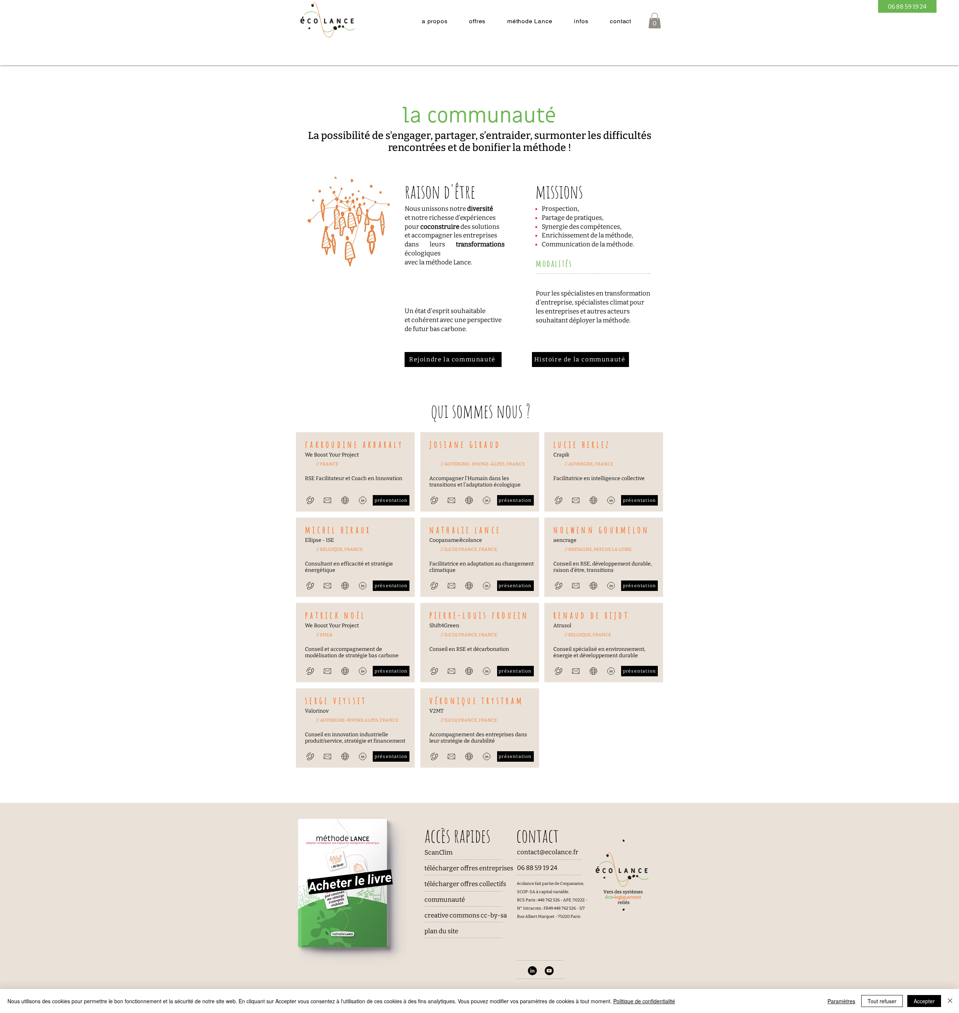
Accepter (924, 1001)
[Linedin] (362, 500)
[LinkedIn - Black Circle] (532, 970)
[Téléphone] (310, 500)
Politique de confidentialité (644, 1001)
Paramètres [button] (841, 1001)
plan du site (441, 931)
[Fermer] (950, 1001)
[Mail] (327, 500)
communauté (444, 900)
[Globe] (345, 500)
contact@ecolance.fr (547, 852)
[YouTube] (549, 970)
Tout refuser (882, 1001)
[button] (434, 21)
